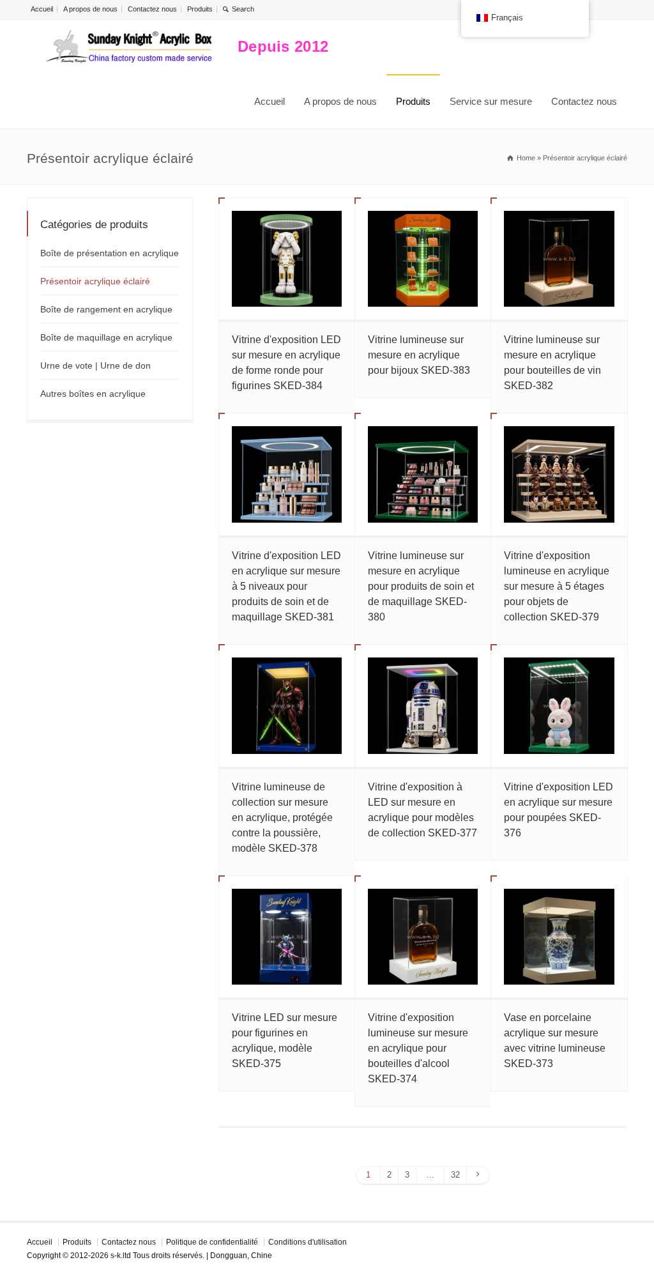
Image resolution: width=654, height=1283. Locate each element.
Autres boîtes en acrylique (93, 393)
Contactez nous (152, 9)
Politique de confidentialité (212, 1242)
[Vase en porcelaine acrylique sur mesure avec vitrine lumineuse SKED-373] (559, 937)
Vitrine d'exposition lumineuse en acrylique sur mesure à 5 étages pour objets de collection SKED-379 (556, 586)
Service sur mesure (491, 101)
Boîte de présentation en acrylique (109, 253)
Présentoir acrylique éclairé (95, 281)
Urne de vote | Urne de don (95, 365)
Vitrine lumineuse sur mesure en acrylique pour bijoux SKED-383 (419, 355)
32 (455, 1174)
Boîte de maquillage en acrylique (106, 337)
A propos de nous (90, 9)
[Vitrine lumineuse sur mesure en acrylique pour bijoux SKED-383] (423, 259)
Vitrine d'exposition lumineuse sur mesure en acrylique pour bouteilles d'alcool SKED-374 (418, 1048)
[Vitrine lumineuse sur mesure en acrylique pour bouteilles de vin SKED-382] (559, 259)
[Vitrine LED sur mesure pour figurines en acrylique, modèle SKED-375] (287, 937)
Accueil (42, 9)
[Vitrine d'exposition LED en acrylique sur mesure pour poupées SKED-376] (559, 705)
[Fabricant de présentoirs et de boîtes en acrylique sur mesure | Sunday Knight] (129, 47)
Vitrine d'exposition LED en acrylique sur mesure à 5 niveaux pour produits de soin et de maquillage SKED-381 (286, 586)
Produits (200, 9)
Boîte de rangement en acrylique (106, 309)
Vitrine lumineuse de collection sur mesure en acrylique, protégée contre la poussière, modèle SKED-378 (282, 817)
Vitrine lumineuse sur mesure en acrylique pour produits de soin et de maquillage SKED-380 (421, 586)
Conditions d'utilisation (307, 1242)
